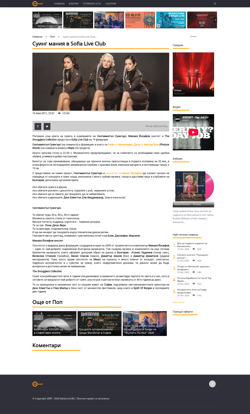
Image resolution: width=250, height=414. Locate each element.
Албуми (74, 3)
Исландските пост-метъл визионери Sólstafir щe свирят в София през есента (53, 329)
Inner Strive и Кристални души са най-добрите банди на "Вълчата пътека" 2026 (143, 329)
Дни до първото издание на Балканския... (192, 245)
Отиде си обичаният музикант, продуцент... (193, 268)
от (120, 144)
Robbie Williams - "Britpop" (188, 204)
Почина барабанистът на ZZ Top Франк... (194, 279)
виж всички (178, 302)
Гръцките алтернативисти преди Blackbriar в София (96, 330)
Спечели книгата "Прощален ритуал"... (192, 256)
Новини (59, 3)
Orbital (177, 90)
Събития (110, 3)
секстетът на (123, 173)
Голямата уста (92, 3)
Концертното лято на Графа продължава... (192, 291)
